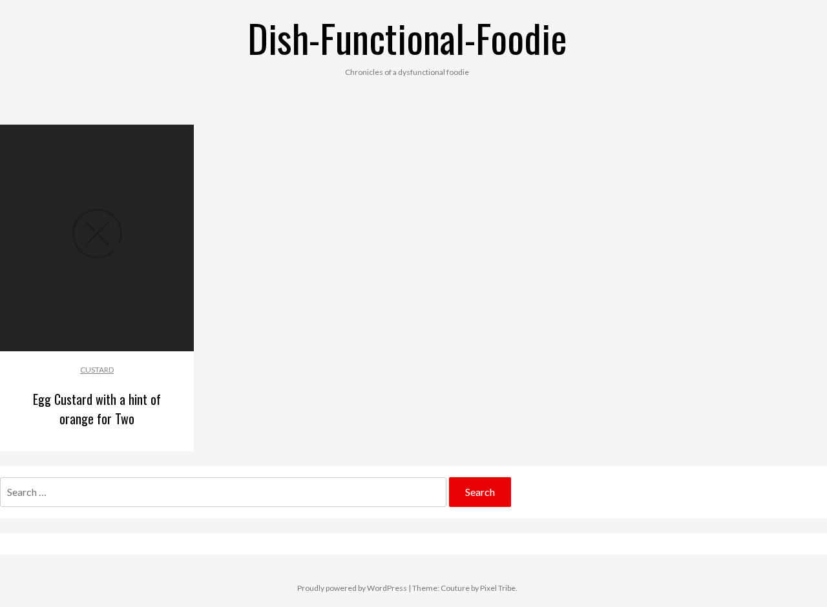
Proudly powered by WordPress (352, 588)
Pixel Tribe (498, 588)
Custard (97, 370)
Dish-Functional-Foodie (407, 37)
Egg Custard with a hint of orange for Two (97, 408)
